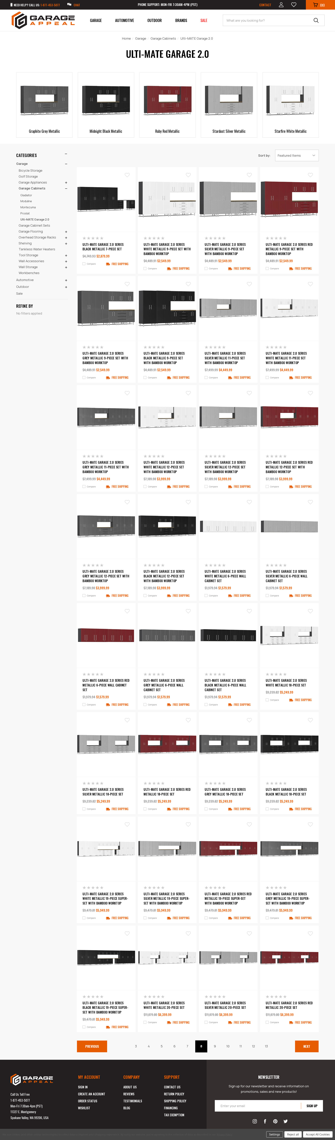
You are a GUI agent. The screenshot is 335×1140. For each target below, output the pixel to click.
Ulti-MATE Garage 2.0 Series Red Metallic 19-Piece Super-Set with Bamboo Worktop (228, 898)
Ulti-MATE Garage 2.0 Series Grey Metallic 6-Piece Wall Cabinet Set (164, 685)
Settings (274, 1134)
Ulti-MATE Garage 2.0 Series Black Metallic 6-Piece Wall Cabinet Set (225, 685)
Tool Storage (28, 255)
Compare (91, 264)
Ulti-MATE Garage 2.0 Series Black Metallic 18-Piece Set (286, 791)
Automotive (124, 20)
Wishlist (84, 1107)
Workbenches (29, 273)
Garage (96, 20)
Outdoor (154, 20)
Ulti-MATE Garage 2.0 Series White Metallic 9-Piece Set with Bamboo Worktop (167, 249)
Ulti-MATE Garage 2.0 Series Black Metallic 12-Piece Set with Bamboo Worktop (164, 576)
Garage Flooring (31, 231)
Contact (265, 4)
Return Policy (174, 1094)
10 (227, 1046)
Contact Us (172, 1087)
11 (240, 1046)
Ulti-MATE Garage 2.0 (34, 219)
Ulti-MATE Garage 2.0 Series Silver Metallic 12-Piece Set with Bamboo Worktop (225, 467)
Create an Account (91, 1094)
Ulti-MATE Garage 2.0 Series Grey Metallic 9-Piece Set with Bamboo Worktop (105, 358)
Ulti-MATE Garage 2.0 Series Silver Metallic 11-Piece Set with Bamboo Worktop (225, 358)
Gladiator (26, 195)
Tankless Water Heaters (37, 249)
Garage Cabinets (32, 188)
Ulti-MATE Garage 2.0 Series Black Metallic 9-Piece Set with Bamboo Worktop (164, 358)
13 (266, 1046)
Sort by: (264, 155)
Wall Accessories (31, 261)
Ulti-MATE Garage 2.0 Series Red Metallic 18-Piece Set (167, 791)
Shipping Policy (175, 1100)
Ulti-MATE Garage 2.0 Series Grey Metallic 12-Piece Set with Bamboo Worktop (106, 576)
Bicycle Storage (30, 170)
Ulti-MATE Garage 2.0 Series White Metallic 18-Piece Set (286, 682)
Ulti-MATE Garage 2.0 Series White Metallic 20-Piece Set (164, 1005)
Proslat (25, 213)
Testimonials (132, 1100)
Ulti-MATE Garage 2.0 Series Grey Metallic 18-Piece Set (225, 791)
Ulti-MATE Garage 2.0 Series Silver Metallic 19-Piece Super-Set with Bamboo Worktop (166, 898)
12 (253, 1046)
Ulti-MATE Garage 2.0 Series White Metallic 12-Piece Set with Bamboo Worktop (164, 467)
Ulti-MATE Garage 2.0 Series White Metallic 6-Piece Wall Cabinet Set (225, 576)
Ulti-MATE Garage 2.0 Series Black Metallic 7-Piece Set (103, 246)
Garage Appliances (33, 182)
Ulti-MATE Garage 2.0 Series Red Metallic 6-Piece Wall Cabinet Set (106, 685)
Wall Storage (28, 267)
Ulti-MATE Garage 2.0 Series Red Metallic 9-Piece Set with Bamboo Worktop (289, 249)
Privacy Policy (224, 1134)
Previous (92, 1046)
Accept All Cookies (318, 1134)
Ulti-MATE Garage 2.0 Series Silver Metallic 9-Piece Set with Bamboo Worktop (225, 249)
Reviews (128, 1094)
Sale (203, 20)
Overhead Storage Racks (37, 237)
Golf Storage (28, 176)
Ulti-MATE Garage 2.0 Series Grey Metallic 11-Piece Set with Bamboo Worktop (106, 467)
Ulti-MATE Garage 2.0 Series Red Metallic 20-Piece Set (289, 1005)
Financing (171, 1107)
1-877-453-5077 (20, 1100)
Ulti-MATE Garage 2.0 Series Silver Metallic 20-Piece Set (225, 1005)
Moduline (26, 201)
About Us (130, 1087)
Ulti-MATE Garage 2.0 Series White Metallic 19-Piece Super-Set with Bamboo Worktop (105, 898)
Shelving (25, 243)
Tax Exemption (174, 1114)
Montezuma (28, 207)
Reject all (293, 1134)
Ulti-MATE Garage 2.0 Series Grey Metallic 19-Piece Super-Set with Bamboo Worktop (288, 898)
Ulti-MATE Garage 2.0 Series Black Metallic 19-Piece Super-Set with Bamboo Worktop (105, 1007)
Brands (181, 20)
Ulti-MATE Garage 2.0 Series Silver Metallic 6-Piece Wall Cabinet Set (286, 576)
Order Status (87, 1100)
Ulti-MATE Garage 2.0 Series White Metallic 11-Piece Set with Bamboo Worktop (286, 358)
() (322, 4)
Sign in (83, 1087)
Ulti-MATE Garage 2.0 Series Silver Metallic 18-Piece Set (103, 791)
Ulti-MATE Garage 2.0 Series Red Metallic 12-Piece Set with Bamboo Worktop (289, 467)
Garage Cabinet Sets (34, 225)
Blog (126, 1107)
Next (306, 1046)
